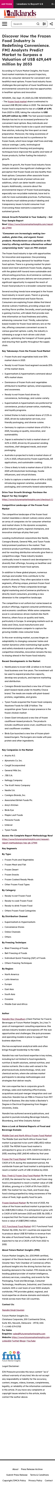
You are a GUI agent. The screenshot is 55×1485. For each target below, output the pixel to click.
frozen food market (17, 101)
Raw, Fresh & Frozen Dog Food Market (21, 1175)
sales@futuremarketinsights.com (29, 1333)
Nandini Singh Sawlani (13, 1310)
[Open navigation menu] (4, 23)
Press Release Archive (32, 1469)
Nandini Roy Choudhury (14, 1019)
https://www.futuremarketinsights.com (31, 1337)
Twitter (15, 1341)
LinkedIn (6, 1341)
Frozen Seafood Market (14, 1203)
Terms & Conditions (39, 1475)
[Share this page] (51, 23)
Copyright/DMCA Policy (14, 1480)
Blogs (22, 1341)
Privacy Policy (35, 1480)
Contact (49, 1480)
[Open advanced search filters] (44, 24)
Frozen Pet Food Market (14, 1159)
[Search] (38, 24)
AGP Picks (7, 4)
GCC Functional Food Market (16, 1226)
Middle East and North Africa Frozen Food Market (27, 1135)
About (15, 1469)
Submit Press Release (17, 1475)
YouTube (31, 1341)
